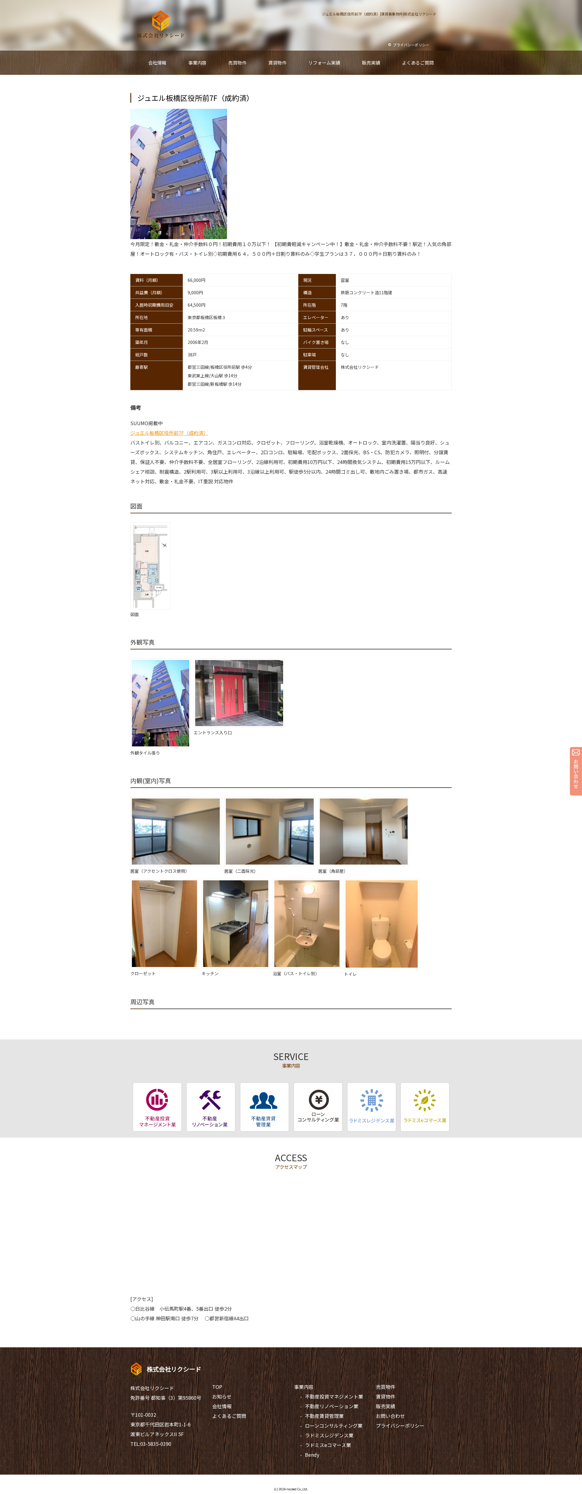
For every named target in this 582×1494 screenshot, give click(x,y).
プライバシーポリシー (400, 1425)
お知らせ (222, 1396)
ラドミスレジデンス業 (329, 1435)
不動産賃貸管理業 (324, 1415)
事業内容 (303, 1386)
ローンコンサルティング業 (334, 1425)
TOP (217, 1386)
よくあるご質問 (229, 1415)
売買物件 (385, 1386)
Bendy (312, 1454)
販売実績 (385, 1406)
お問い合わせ (390, 1415)
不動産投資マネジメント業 (334, 1396)
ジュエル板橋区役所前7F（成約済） (169, 432)
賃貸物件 (385, 1396)
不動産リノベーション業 (331, 1406)
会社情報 (222, 1406)
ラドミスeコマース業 (328, 1445)
